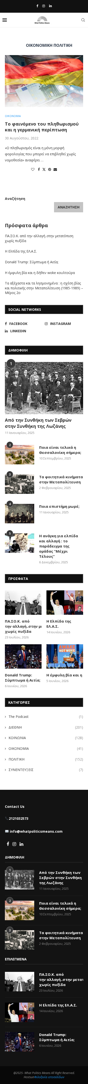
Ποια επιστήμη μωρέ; (59, 506)
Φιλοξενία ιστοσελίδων (49, 1077)
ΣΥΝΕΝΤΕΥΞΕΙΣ (46, 769)
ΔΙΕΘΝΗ (46, 727)
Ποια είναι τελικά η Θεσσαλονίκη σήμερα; (60, 450)
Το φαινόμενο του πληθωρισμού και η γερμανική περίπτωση (42, 127)
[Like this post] (32, 169)
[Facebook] (37, 6)
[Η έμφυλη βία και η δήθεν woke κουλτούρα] (64, 656)
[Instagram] (43, 6)
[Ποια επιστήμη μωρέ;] (19, 513)
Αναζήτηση (15, 198)
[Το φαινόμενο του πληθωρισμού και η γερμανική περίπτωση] (44, 81)
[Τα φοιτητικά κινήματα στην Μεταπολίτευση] (19, 484)
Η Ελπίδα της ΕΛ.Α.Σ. (21, 251)
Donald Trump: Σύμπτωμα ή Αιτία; (31, 262)
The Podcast (46, 716)
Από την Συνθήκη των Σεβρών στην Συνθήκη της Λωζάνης (38, 423)
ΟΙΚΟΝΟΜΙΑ (46, 748)
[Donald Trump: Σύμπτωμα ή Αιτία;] (23, 656)
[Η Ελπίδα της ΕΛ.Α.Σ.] (64, 602)
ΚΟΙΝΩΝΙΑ (46, 737)
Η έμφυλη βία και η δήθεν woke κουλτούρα (40, 272)
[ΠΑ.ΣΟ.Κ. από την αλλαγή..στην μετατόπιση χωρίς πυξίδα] (23, 602)
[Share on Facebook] (39, 169)
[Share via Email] (55, 169)
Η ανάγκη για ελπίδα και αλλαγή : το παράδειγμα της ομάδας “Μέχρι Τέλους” (58, 546)
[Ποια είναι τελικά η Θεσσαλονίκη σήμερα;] (19, 454)
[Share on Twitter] (44, 169)
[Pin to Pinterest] (49, 169)
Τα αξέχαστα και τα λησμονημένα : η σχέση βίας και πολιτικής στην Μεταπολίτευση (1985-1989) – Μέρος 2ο (44, 288)
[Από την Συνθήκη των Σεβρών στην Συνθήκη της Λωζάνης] (44, 388)
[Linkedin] (50, 6)
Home (9, 36)
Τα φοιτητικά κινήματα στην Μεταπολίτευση (61, 479)
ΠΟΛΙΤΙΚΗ (46, 759)
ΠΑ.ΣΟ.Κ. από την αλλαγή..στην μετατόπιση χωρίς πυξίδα (23, 626)
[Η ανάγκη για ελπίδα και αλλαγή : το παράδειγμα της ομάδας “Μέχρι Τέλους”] (19, 543)
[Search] (83, 20)
